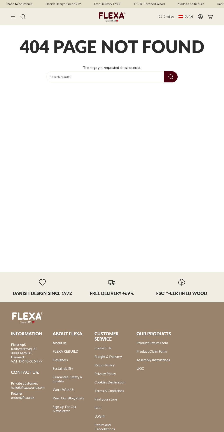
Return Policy (104, 365)
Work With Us (63, 389)
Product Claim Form (151, 351)
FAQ (98, 408)
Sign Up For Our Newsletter (65, 408)
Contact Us (103, 348)
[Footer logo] (27, 317)
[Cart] (210, 16)
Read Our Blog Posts (68, 398)
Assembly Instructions (153, 360)
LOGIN (99, 416)
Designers (60, 360)
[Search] (171, 76)
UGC (140, 368)
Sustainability (63, 368)
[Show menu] (13, 16)
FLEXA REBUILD (65, 351)
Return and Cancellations (104, 427)
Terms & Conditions (109, 390)
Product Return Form (152, 343)
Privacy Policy (105, 373)
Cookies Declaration (109, 382)
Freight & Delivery (108, 356)
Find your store (105, 399)
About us (59, 343)
